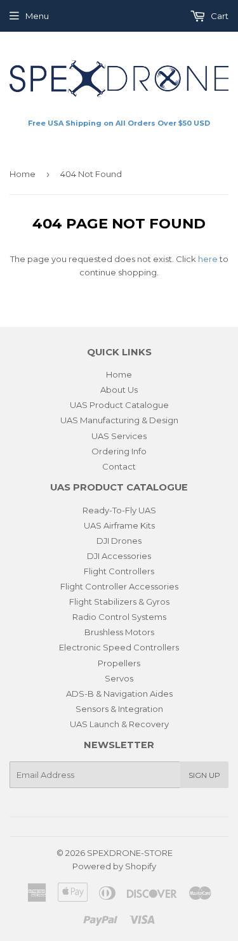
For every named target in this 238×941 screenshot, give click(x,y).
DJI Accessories (119, 556)
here (208, 259)
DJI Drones (119, 541)
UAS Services (119, 436)
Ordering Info (119, 451)
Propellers (119, 663)
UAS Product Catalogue (119, 405)
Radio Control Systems (119, 617)
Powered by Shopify (114, 866)
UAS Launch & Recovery (119, 724)
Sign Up (204, 775)
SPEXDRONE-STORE (130, 853)
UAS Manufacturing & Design (119, 420)
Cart (218, 16)
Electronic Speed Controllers (119, 647)
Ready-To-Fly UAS (119, 510)
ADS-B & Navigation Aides (119, 693)
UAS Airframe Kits (119, 525)
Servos (119, 678)
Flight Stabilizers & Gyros (119, 601)
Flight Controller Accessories (119, 586)
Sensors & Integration (119, 709)
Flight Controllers (119, 571)
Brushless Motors (119, 632)
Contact (119, 466)
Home (23, 174)
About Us (119, 390)
